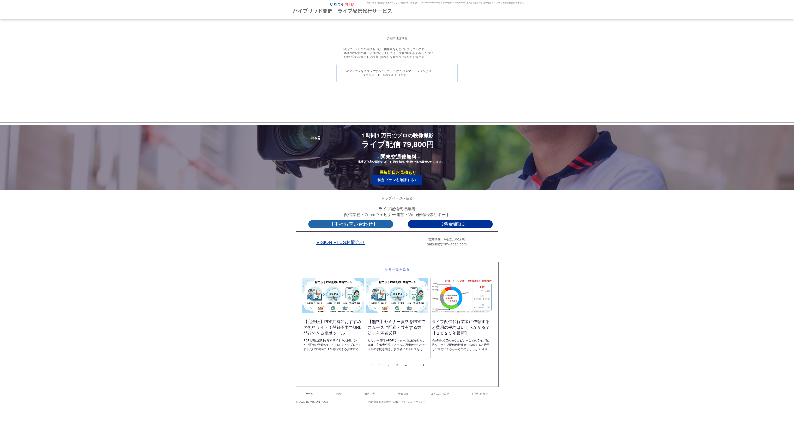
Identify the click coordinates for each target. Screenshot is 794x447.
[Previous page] (371, 365)
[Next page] (423, 365)
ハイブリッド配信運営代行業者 (506, 3)
